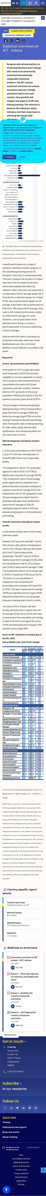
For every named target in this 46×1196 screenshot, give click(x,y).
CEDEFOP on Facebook (5, 1107)
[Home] (6, 3)
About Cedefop (9, 1137)
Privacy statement (21, 1173)
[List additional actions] (18, 3)
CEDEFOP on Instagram (29, 1107)
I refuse (22, 157)
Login (30, 3)
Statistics (13, 936)
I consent (9, 157)
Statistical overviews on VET (18, 905)
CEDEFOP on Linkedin (23, 1107)
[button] (5, 40)
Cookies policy (21, 1170)
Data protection (21, 1177)
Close (43, 18)
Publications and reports (14, 1127)
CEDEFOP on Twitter (11, 1107)
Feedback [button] (43, 1170)
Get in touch (12, 1041)
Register (36, 3)
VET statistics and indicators (18, 925)
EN (13, 967)
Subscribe (10, 1083)
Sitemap (21, 1184)
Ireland (13, 915)
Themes (6, 1122)
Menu (43, 3)
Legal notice (21, 1181)
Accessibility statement (21, 1158)
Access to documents (21, 1166)
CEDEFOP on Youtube (17, 1107)
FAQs (21, 1155)
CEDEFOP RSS (35, 1107)
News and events (10, 1132)
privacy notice (26, 151)
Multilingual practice (21, 1162)
